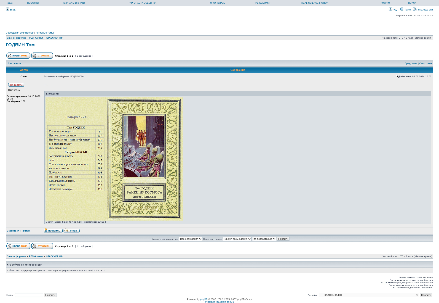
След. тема (425, 63)
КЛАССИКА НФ (54, 38)
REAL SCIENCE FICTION (314, 3)
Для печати (14, 63)
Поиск (407, 9)
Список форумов (16, 38)
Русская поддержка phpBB (219, 301)
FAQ (395, 9)
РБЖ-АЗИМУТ (262, 3)
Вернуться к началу (18, 230)
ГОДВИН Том (20, 44)
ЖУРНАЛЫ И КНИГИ (74, 3)
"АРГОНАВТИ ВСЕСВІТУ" (142, 3)
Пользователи (424, 9)
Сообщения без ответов (20, 32)
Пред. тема (411, 63)
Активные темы (45, 32)
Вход (12, 9)
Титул (9, 3)
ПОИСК (412, 3)
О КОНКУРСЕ (217, 3)
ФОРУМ (385, 3)
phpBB (204, 299)
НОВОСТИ (33, 3)
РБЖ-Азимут (36, 38)
